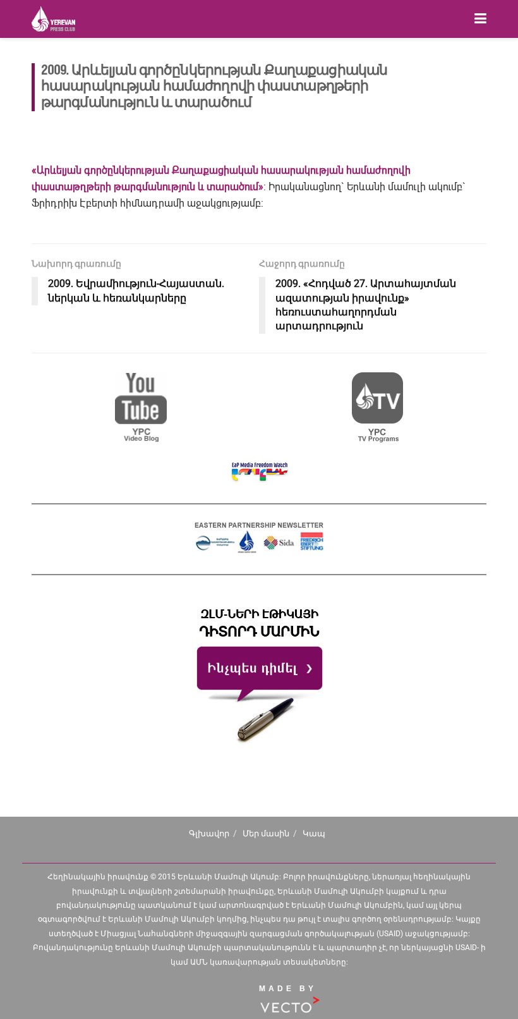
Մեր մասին (266, 833)
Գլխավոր (209, 833)
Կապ (314, 833)
